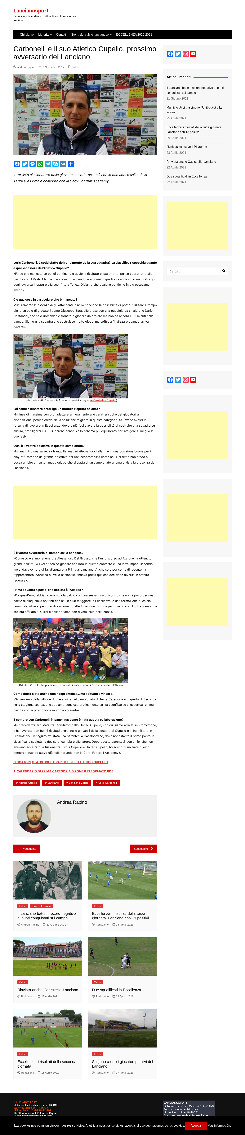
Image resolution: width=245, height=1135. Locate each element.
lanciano (53, 782)
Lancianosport (31, 10)
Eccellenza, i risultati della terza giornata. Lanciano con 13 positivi (194, 130)
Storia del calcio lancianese (90, 34)
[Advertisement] (85, 222)
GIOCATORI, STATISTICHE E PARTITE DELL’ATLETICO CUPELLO (60, 762)
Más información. (219, 1125)
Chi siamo (27, 34)
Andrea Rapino (26, 67)
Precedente (29, 848)
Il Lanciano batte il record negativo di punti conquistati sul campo (195, 90)
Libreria (43, 34)
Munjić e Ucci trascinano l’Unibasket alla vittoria (194, 110)
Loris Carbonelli (107, 782)
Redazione (102, 924)
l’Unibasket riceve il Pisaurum (187, 146)
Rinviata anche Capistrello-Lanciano (47, 990)
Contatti (61, 34)
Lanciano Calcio (78, 782)
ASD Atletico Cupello (103, 400)
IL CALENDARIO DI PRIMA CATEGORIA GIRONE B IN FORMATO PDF (63, 771)
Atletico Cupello (28, 782)
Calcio (75, 67)
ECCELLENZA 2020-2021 (134, 34)
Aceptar (196, 1125)
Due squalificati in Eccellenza (116, 990)
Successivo (141, 848)
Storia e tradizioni (41, 906)
